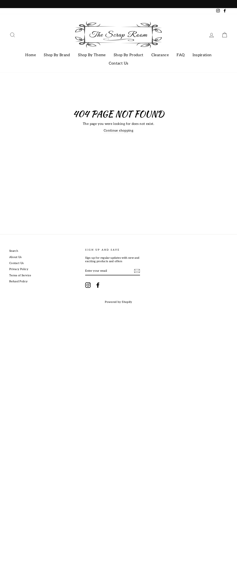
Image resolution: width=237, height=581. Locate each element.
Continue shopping (118, 130)
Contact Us (118, 63)
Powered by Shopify (118, 302)
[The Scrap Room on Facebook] (98, 285)
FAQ (180, 55)
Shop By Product (128, 55)
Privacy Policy (18, 269)
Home (30, 55)
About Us (15, 257)
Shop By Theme (92, 55)
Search (13, 251)
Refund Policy (18, 281)
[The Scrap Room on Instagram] (88, 285)
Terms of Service (20, 275)
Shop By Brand (57, 55)
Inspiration (202, 55)
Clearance (160, 55)
